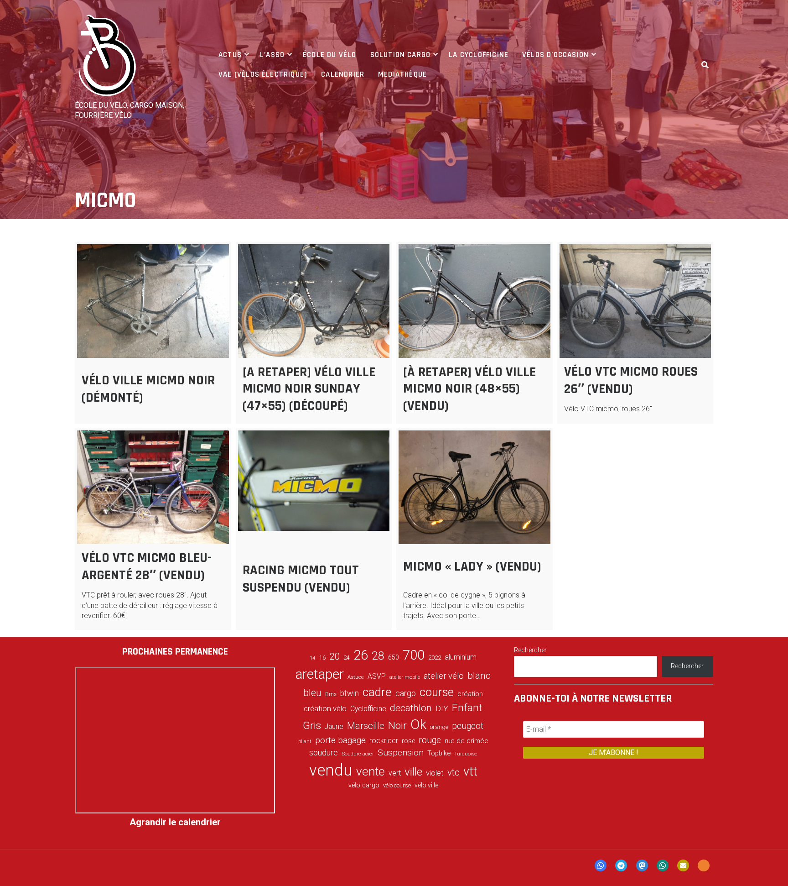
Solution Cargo (400, 55)
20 (335, 656)
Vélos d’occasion (555, 55)
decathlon (411, 708)
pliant (304, 741)
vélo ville (426, 785)
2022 (434, 658)
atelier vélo (444, 676)
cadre (377, 692)
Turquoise (465, 753)
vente (370, 771)
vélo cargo (363, 785)
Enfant (467, 708)
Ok (418, 724)
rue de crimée (466, 741)
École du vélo (329, 55)
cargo (405, 693)
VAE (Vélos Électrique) (262, 74)
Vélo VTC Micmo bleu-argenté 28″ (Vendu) (147, 566)
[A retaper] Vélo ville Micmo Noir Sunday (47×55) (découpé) (309, 388)
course (437, 692)
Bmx (331, 694)
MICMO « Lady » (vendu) (472, 566)
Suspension (401, 752)
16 (322, 657)
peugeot (467, 726)
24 (346, 658)
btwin (349, 693)
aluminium (461, 657)
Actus (230, 55)
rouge (430, 740)
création (470, 694)
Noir (397, 725)
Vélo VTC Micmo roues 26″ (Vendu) (631, 380)
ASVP (377, 676)
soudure (323, 752)
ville (413, 771)
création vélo (325, 708)
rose (408, 741)
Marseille (365, 725)
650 (393, 657)
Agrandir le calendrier (175, 822)
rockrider (383, 740)
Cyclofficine (368, 708)
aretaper (320, 674)
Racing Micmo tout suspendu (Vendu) (301, 578)
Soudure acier (358, 753)
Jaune (334, 726)
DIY (441, 708)
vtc (453, 772)
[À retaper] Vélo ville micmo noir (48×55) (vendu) (469, 388)
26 (360, 655)
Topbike (439, 753)
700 (414, 655)
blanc (479, 675)
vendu (331, 770)
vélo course (397, 785)
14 (312, 658)
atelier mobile (404, 677)
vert (395, 773)
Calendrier (342, 74)
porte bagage (340, 740)
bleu (312, 692)
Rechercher (530, 650)
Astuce (355, 677)
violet (435, 772)
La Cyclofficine (478, 55)
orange (439, 726)
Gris (312, 725)
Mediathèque (402, 74)
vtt (470, 771)
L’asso (272, 55)
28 (378, 655)
